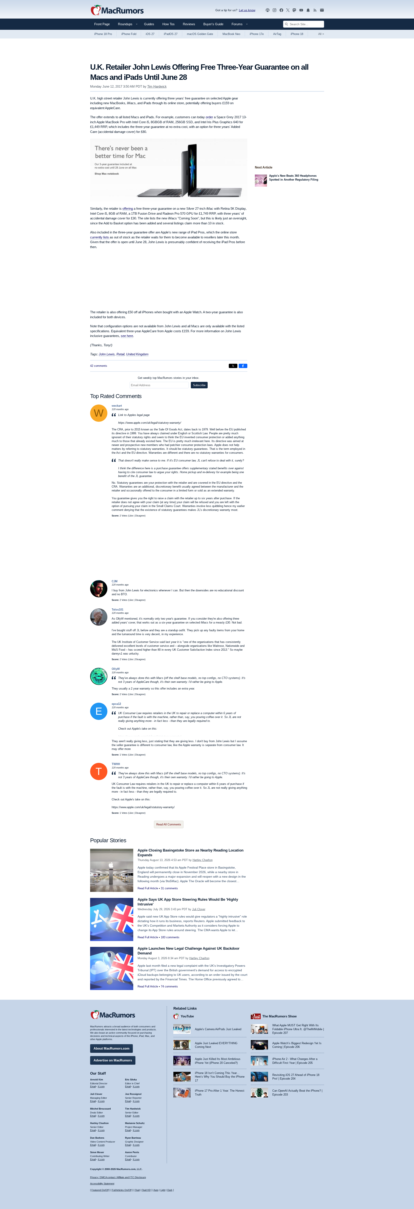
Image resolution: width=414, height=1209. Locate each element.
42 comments (98, 365)
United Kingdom (137, 354)
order (209, 117)
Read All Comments (168, 824)
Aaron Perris (132, 1152)
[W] (98, 420)
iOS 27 (150, 34)
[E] (98, 719)
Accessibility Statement (102, 1183)
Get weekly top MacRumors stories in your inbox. (168, 377)
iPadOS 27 (170, 34)
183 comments (170, 937)
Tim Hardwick (157, 86)
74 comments (169, 986)
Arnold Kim (96, 1079)
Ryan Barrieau (133, 1138)
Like (131, 515)
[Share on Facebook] (243, 366)
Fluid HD (146, 1190)
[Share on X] (233, 366)
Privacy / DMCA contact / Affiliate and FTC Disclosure (118, 1177)
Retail (120, 354)
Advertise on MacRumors (113, 1060)
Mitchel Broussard (100, 1108)
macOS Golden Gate (200, 34)
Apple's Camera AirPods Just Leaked (218, 1029)
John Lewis (107, 354)
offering (127, 208)
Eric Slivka (131, 1079)
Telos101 (117, 609)
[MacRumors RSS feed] (315, 10)
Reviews (189, 24)
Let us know (247, 10)
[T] (98, 779)
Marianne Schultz (135, 1123)
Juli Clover (198, 909)
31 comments (169, 888)
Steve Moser (97, 1152)
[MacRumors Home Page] (117, 10)
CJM (115, 581)
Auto (156, 1190)
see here (127, 336)
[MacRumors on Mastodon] (294, 10)
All (321, 34)
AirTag (277, 34)
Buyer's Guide (213, 24)
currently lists (100, 237)
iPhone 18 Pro (103, 34)
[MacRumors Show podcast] (267, 10)
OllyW (116, 669)
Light (162, 1190)
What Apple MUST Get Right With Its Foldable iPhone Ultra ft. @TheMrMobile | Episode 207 (298, 1029)
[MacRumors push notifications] (308, 10)
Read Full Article (148, 888)
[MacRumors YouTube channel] (301, 10)
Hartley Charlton (203, 860)
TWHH (116, 764)
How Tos (168, 24)
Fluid (137, 1190)
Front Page (102, 24)
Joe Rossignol (133, 1094)
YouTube (187, 1016)
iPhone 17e (257, 34)
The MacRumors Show (279, 1016)
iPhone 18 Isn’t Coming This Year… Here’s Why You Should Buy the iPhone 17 (220, 1076)
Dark (169, 1190)
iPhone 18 (297, 34)
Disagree (140, 515)
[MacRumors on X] (288, 10)
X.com (101, 1086)
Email (93, 1086)
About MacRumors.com (111, 1048)
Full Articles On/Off (122, 1190)
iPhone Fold (128, 34)
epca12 (116, 703)
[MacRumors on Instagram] (274, 10)
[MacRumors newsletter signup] (322, 10)
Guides (149, 24)
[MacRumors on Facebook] (281, 10)
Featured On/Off (100, 1190)
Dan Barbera (97, 1138)
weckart (117, 405)
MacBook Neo (231, 34)
